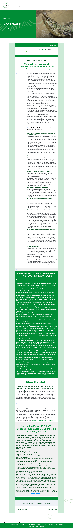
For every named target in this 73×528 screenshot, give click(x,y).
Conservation (44, 6)
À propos (13, 6)
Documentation (66, 6)
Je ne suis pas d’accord (40, 526)
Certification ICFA (36, 6)
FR (68, 1)
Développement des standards (23, 6)
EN (66, 1)
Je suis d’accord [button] (31, 526)
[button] (40, 526)
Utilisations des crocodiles (55, 6)
